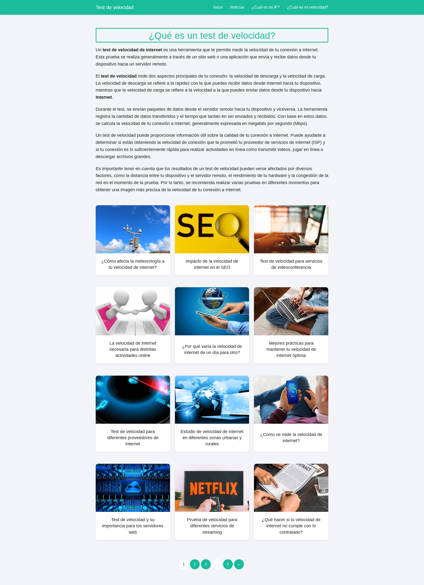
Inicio (218, 7)
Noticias (237, 7)
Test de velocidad (114, 7)
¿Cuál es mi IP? (266, 7)
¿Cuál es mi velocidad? (307, 7)
